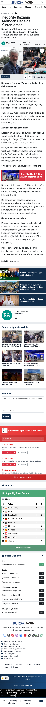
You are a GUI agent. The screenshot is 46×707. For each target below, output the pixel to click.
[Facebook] (5, 635)
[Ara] (43, 2)
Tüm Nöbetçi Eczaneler (23, 477)
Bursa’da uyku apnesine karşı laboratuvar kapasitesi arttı (19, 702)
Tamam (12, 696)
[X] (9, 635)
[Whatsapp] (41, 635)
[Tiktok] (29, 635)
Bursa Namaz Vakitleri (12, 646)
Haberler (5, 13)
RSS (6, 678)
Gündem (28, 7)
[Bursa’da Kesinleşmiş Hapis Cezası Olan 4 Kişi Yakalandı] (12, 336)
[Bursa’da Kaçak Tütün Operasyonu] (34, 375)
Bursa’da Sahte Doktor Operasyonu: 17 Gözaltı (32, 345)
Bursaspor (18, 7)
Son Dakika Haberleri (11, 656)
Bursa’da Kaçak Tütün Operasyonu (31, 383)
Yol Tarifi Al (23, 452)
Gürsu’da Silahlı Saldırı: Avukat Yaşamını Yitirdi (32, 364)
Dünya (15, 667)
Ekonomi (38, 7)
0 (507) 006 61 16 (10, 464)
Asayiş (14, 13)
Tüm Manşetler (9, 654)
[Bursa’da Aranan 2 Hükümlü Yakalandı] (12, 356)
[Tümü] (43, 485)
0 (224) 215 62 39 (10, 452)
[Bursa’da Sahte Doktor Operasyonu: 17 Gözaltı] (34, 336)
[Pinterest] (13, 635)
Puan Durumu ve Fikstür (12, 651)
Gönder (6, 416)
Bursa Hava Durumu (11, 644)
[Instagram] (17, 635)
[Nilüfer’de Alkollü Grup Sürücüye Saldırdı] (12, 375)
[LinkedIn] (21, 635)
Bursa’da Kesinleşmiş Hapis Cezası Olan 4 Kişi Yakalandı (11, 345)
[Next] (37, 635)
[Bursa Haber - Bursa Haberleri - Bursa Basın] (22, 2)
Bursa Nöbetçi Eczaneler (13, 642)
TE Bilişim (28, 685)
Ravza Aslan (18, 314)
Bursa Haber (7, 7)
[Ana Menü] (2, 2)
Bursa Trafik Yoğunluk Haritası (15, 649)
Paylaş (6, 77)
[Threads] (33, 635)
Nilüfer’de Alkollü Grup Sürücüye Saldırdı (9, 383)
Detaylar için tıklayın (23, 548)
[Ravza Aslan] (7, 315)
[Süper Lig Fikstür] (43, 556)
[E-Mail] (15, 318)
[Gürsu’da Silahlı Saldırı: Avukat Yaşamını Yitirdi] (34, 356)
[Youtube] (25, 635)
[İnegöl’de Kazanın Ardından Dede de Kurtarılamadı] (23, 60)
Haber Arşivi (8, 658)
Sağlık (38, 665)
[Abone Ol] (39, 77)
